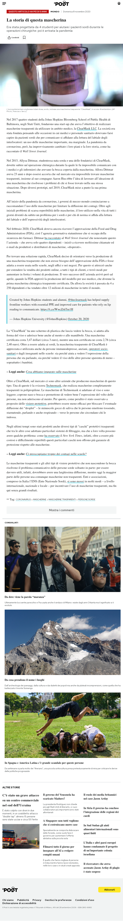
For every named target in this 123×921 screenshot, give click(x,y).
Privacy (37, 900)
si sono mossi (75, 481)
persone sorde (86, 499)
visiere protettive (36, 403)
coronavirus (23, 499)
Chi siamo (8, 900)
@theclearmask (77, 300)
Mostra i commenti (61, 510)
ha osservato (52, 435)
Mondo (55, 11)
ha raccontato (53, 238)
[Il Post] (61, 3)
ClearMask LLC (87, 128)
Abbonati (109, 889)
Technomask (53, 385)
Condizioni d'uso (84, 900)
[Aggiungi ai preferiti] (24, 37)
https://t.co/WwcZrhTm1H (57, 309)
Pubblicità (23, 900)
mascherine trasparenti (62, 499)
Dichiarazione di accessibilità (19, 903)
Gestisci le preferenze (58, 900)
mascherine (39, 499)
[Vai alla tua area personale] (119, 3)
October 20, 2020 (78, 319)
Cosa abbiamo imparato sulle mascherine (51, 372)
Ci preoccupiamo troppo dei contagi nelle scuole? (56, 454)
